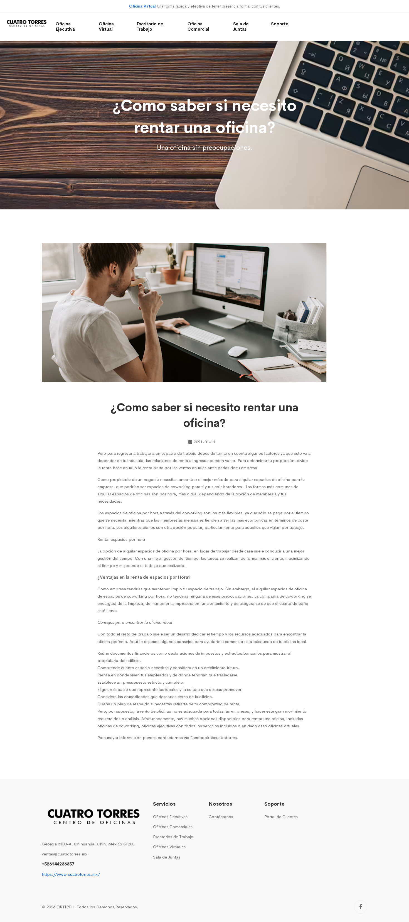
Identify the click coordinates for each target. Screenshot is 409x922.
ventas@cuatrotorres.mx (64, 854)
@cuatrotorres (223, 737)
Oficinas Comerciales (173, 826)
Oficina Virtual (142, 6)
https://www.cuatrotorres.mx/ (71, 874)
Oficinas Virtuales (169, 846)
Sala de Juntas (166, 857)
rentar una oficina (267, 718)
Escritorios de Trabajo (173, 836)
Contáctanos (221, 816)
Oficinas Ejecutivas (170, 816)
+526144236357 (58, 864)
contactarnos (170, 737)
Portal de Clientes (281, 816)
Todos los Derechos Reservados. (107, 906)
